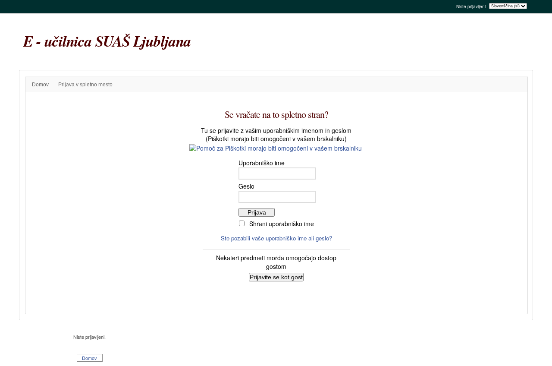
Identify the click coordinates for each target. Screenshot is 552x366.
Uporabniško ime (261, 162)
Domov (40, 85)
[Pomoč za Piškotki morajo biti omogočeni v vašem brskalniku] (276, 147)
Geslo (246, 186)
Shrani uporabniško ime (281, 223)
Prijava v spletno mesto (85, 85)
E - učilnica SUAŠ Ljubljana (107, 40)
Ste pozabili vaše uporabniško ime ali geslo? (276, 238)
